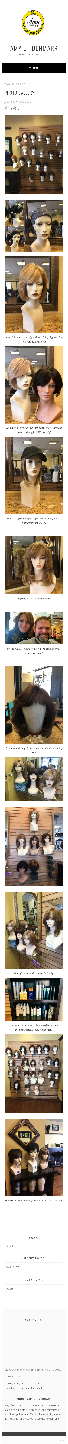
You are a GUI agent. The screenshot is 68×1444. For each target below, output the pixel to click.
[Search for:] (34, 1246)
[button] (14, 212)
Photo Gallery (19, 92)
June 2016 (10, 1288)
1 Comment (26, 102)
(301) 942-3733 (12, 1376)
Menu (36, 68)
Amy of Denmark (34, 48)
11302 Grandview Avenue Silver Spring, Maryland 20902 (33, 1369)
